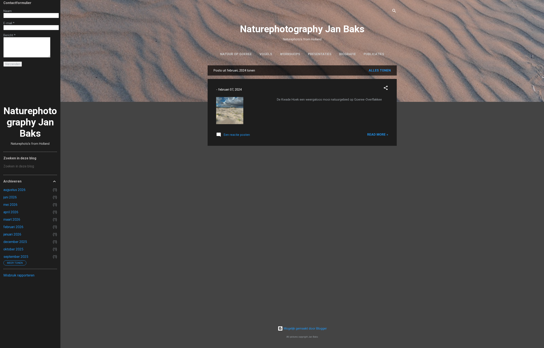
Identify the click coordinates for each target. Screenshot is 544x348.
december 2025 (15, 242)
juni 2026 (10, 197)
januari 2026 (12, 234)
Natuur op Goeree (236, 54)
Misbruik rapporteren (18, 275)
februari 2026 (13, 227)
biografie (347, 54)
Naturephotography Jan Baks (302, 29)
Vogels (265, 54)
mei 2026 (10, 205)
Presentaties (320, 54)
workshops (290, 54)
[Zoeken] (394, 11)
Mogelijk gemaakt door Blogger (305, 328)
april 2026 (10, 212)
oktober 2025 (13, 249)
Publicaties (374, 54)
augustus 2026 (14, 190)
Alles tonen (380, 70)
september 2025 (15, 257)
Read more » (377, 134)
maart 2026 (11, 220)
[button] (385, 88)
